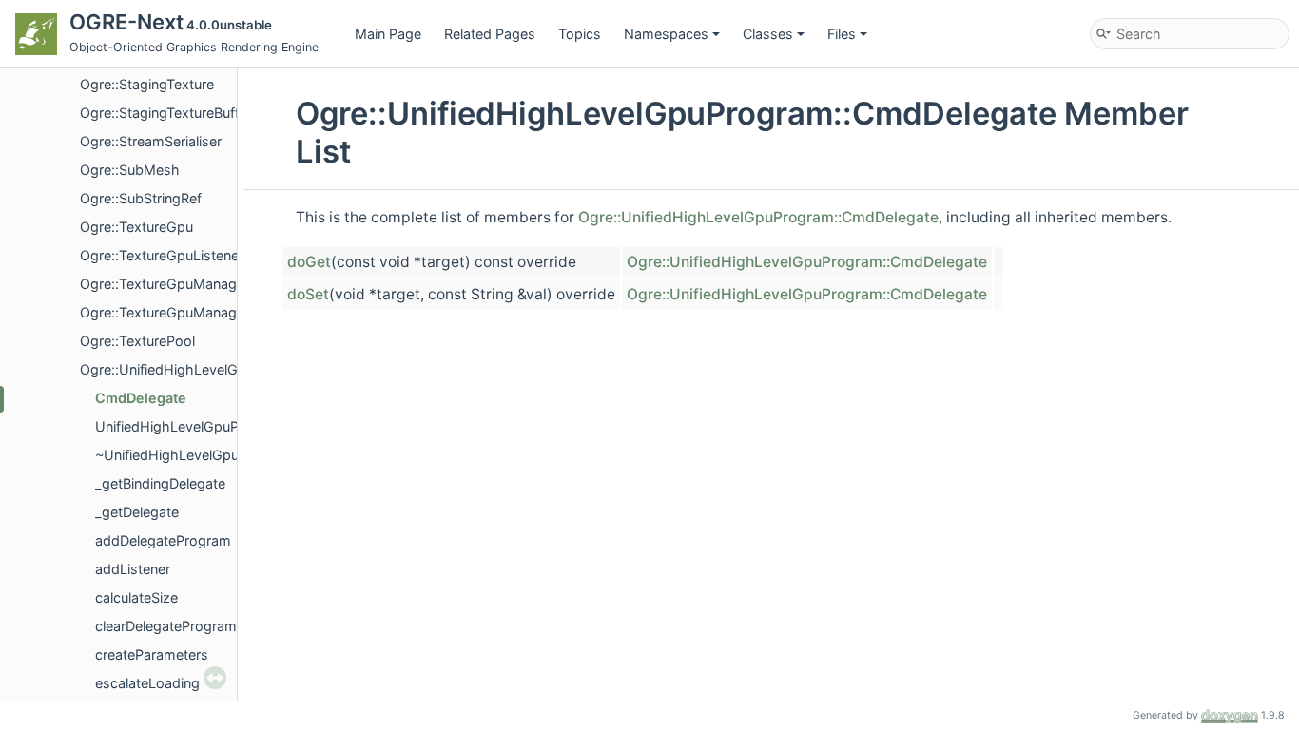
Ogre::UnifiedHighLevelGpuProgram (194, 369)
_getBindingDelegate (160, 483)
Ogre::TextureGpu (136, 227)
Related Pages (489, 34)
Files (841, 34)
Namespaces (666, 34)
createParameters (151, 654)
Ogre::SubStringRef (141, 198)
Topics (579, 34)
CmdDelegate (140, 398)
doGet (309, 262)
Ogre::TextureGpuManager (164, 284)
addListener (132, 569)
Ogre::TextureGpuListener (161, 255)
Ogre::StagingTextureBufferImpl (180, 113)
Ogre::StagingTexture (147, 84)
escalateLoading (147, 683)
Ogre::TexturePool (137, 341)
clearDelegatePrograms (169, 626)
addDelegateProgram (163, 540)
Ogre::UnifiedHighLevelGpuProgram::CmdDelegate (758, 217)
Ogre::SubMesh (130, 170)
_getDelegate (137, 512)
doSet (308, 294)
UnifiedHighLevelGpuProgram (190, 426)
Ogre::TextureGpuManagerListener (190, 312)
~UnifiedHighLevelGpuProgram (194, 455)
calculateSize (136, 597)
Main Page (388, 34)
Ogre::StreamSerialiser (151, 141)
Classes (768, 34)
